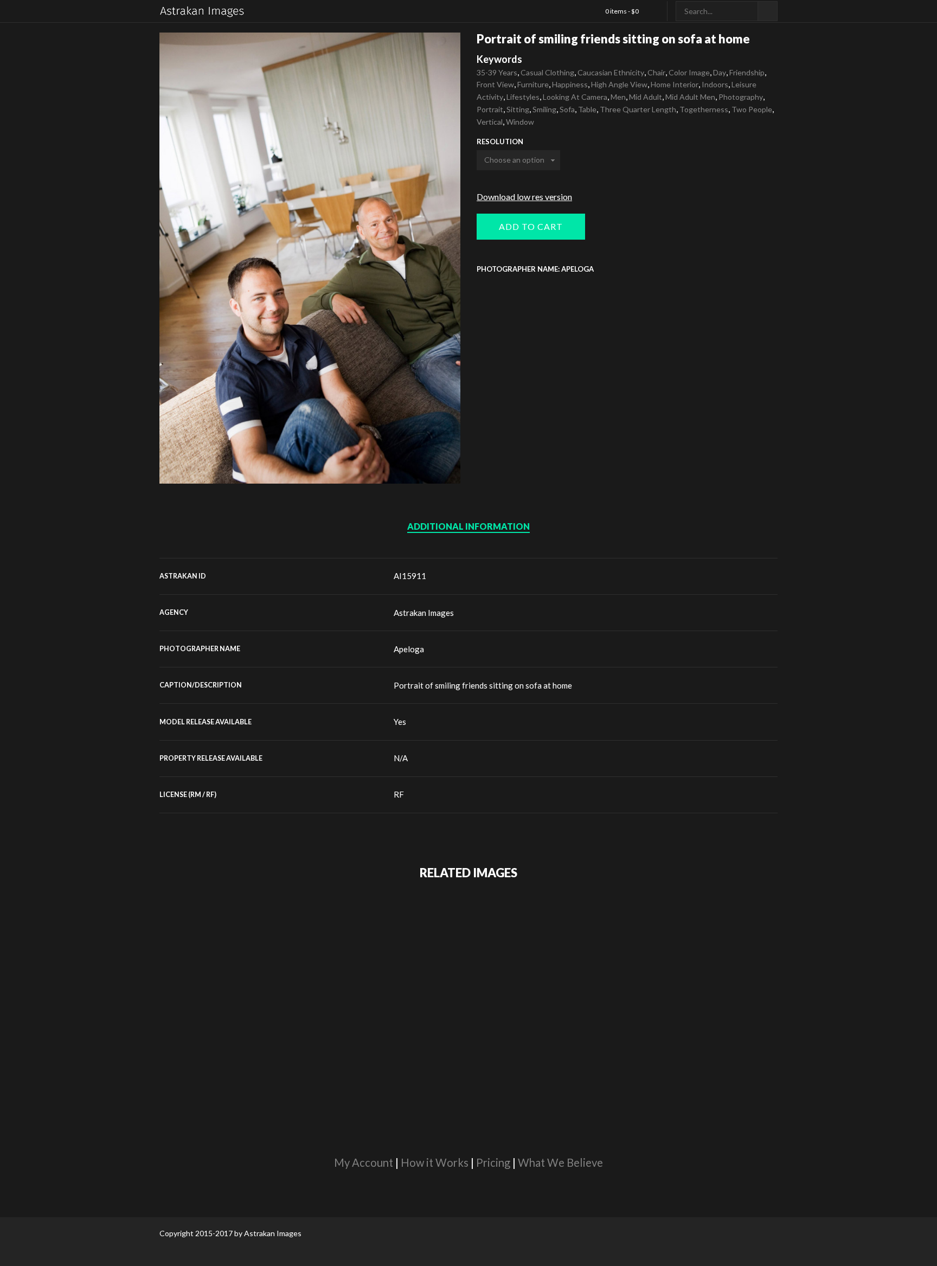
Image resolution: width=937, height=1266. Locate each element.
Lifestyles (523, 96)
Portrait (490, 109)
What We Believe (560, 1162)
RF (399, 794)
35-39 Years (497, 72)
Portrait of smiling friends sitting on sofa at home (483, 685)
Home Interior (674, 84)
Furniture (533, 84)
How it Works (434, 1162)
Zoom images (182, 460)
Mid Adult (645, 96)
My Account (363, 1162)
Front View (495, 84)
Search (768, 11)
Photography (740, 96)
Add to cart (531, 226)
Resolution (500, 141)
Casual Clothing (547, 72)
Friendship (747, 72)
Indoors (715, 84)
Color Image (689, 72)
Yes (400, 722)
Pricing (493, 1162)
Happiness (570, 84)
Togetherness (703, 109)
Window (520, 121)
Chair (656, 72)
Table (587, 109)
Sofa (567, 109)
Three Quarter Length (638, 109)
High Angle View (619, 84)
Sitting (517, 109)
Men (618, 96)
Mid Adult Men (690, 96)
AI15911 (410, 576)
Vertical (490, 121)
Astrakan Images (424, 613)
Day (719, 72)
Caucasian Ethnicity (610, 72)
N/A (401, 758)
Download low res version (524, 196)
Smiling (544, 109)
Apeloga (409, 649)
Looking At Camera (575, 96)
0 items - (622, 11)
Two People (751, 109)
